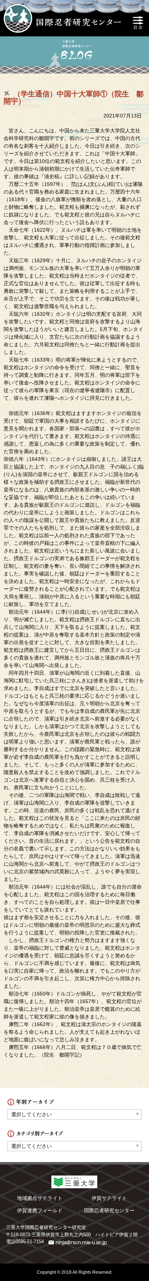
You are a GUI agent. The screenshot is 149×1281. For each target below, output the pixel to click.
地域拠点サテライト (40, 1198)
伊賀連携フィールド (40, 1210)
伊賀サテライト (109, 1198)
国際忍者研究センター (109, 1210)
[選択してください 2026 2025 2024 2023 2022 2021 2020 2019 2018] (74, 1113)
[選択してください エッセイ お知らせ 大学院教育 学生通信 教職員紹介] (74, 1144)
